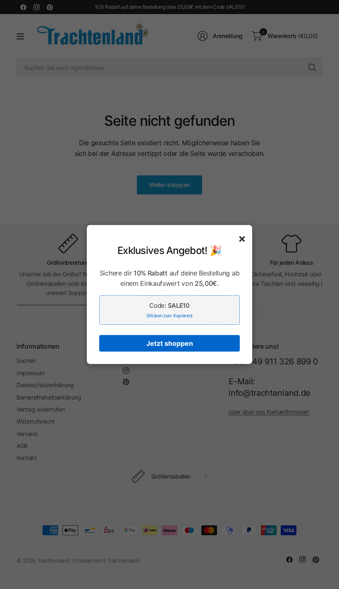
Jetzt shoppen (169, 343)
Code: (169, 310)
